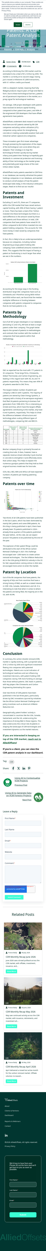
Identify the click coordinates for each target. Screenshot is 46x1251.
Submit (23, 1215)
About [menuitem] (7, 1106)
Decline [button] (27, 25)
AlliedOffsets (31, 42)
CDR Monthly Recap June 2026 (21, 956)
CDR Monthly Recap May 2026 (20, 1011)
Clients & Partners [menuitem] (12, 1111)
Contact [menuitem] (8, 1126)
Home (18, 42)
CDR (37, 62)
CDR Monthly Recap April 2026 (21, 1066)
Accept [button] (18, 25)
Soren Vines (11, 62)
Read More (11, 971)
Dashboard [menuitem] (9, 1115)
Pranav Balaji (12, 953)
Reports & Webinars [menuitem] (13, 1121)
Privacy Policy (10, 1146)
